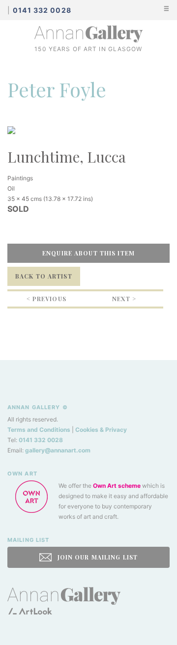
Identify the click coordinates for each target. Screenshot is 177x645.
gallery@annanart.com (57, 450)
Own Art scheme (117, 485)
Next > (124, 299)
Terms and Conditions (38, 429)
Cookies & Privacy (101, 429)
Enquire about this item (88, 253)
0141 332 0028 (41, 440)
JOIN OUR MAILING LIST (96, 557)
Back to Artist (43, 276)
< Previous (46, 299)
